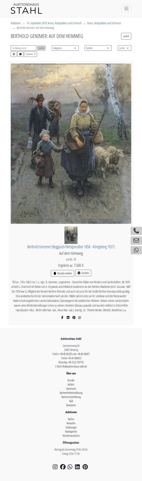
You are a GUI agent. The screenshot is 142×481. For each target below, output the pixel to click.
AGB (71, 401)
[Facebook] (62, 317)
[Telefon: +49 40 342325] (136, 231)
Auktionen (16, 23)
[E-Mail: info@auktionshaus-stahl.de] (136, 240)
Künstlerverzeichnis (71, 436)
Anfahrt (71, 384)
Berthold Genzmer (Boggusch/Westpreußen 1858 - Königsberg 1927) (71, 246)
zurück (126, 36)
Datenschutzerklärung (71, 397)
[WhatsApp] (80, 317)
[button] (14, 54)
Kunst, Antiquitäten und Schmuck (104, 23)
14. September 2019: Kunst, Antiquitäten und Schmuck (54, 23)
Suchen (41, 48)
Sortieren (29, 54)
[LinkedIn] (68, 317)
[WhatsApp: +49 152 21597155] (136, 250)
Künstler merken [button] (64, 273)
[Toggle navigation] (126, 8)
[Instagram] (56, 468)
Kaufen (71, 419)
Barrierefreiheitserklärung (71, 393)
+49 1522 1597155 (76, 362)
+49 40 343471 (83, 354)
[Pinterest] (74, 317)
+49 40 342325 (66, 354)
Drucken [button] (85, 273)
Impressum (71, 388)
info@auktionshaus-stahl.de (74, 366)
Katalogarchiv (71, 431)
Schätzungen (71, 427)
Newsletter (71, 405)
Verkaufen (71, 423)
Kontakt (71, 380)
